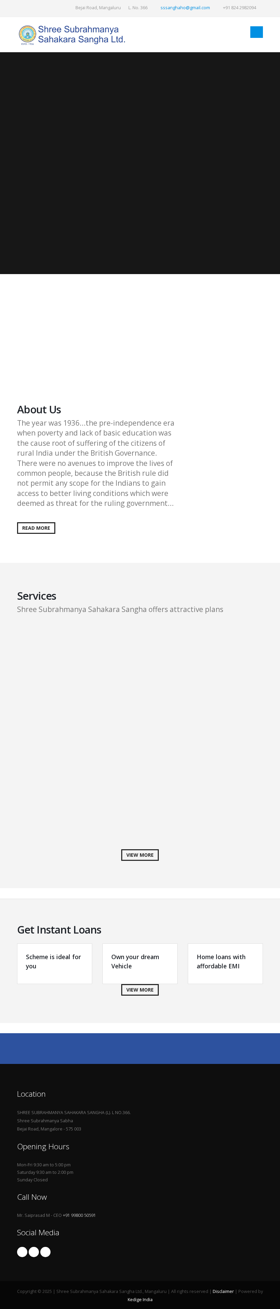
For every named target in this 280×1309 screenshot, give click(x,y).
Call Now (47, 367)
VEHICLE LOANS (68, 762)
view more (140, 855)
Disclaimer (223, 1291)
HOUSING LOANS (70, 801)
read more (36, 528)
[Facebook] (22, 1252)
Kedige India (140, 1300)
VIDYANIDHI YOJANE (41, 311)
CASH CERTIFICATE (72, 663)
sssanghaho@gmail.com (185, 8)
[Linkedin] (45, 1252)
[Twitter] (34, 1252)
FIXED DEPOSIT (66, 632)
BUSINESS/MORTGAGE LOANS (91, 731)
